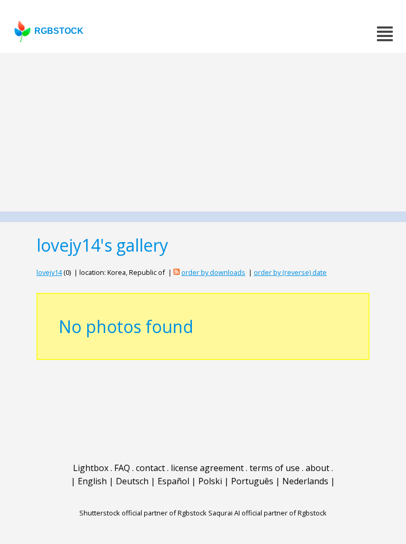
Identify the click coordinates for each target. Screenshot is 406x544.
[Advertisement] (203, 132)
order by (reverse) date (290, 272)
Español (173, 481)
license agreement (207, 468)
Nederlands (305, 481)
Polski (210, 481)
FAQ (122, 468)
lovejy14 (49, 272)
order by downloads (213, 272)
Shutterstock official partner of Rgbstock (143, 513)
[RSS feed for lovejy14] (176, 272)
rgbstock (59, 30)
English (92, 481)
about (317, 468)
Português (252, 481)
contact (150, 468)
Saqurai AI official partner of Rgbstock (267, 513)
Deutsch (132, 481)
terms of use (275, 468)
